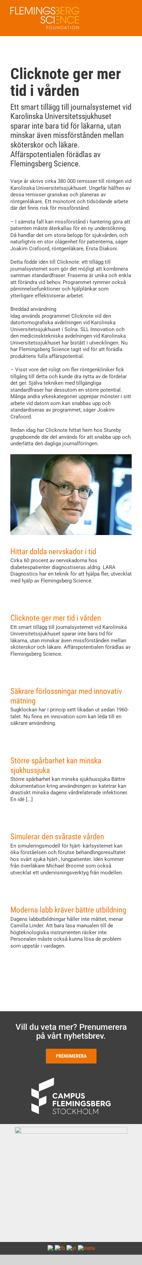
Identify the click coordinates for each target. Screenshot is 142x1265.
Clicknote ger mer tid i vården (55, 618)
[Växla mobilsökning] (116, 10)
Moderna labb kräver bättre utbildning (68, 910)
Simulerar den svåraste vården (57, 836)
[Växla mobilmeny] (129, 10)
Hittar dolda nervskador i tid (53, 551)
